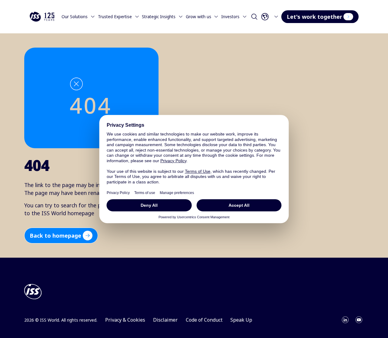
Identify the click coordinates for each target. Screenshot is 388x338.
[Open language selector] (270, 17)
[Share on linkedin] (345, 320)
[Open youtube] (359, 320)
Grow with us (198, 16)
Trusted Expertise (115, 16)
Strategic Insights (159, 16)
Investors (230, 16)
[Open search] (254, 16)
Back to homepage (55, 235)
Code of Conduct (204, 319)
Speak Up (241, 319)
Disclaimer (165, 319)
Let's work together (314, 16)
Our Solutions (75, 16)
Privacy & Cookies (125, 319)
